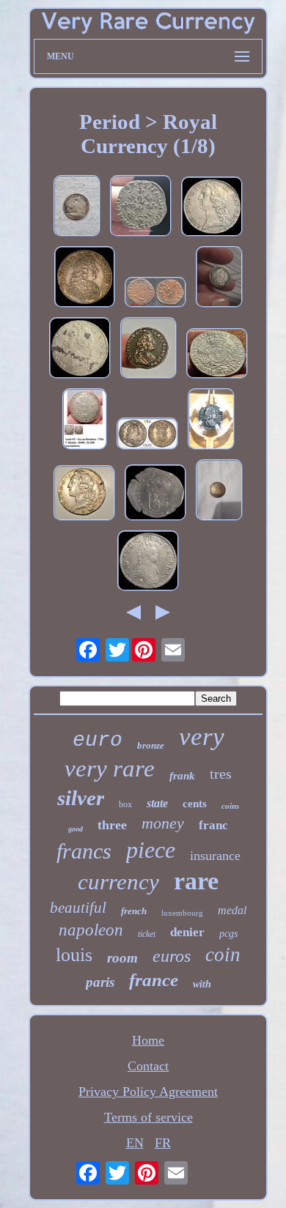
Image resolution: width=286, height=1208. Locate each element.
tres (221, 774)
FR (163, 1142)
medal (232, 910)
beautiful (78, 907)
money (163, 823)
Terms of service (148, 1117)
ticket (146, 934)
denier (187, 932)
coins (230, 805)
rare (196, 880)
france (153, 980)
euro (97, 740)
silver (80, 797)
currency (118, 881)
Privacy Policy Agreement (148, 1091)
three (112, 825)
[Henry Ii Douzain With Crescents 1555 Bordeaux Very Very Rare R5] (141, 207)
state (157, 803)
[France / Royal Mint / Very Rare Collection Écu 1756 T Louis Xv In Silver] (84, 420)
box (125, 804)
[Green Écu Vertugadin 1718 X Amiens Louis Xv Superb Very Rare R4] (148, 562)
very (201, 736)
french (134, 910)
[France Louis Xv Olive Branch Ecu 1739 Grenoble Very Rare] (217, 355)
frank (182, 776)
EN (135, 1142)
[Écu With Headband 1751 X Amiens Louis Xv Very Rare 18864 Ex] (80, 349)
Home (148, 1040)
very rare (110, 768)
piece (150, 850)
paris (100, 982)
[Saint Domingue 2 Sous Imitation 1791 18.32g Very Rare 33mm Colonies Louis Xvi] (219, 491)
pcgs (228, 933)
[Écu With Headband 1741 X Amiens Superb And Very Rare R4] (212, 208)
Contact (148, 1066)
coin (223, 955)
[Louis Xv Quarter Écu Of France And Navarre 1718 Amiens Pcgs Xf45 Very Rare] (147, 435)
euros (172, 956)
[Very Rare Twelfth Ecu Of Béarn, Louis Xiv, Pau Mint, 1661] (77, 207)
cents (195, 803)
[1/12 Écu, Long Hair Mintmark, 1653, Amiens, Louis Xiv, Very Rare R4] (219, 278)
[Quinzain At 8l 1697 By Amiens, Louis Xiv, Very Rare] (155, 494)
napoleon (91, 930)
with (202, 984)
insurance (215, 855)
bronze (150, 745)
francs (83, 851)
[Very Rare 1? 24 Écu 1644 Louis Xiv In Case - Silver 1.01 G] (211, 420)
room (122, 958)
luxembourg (182, 912)
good (75, 829)
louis (74, 955)
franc (213, 825)
